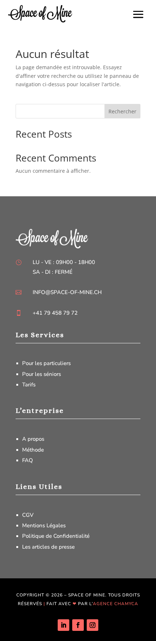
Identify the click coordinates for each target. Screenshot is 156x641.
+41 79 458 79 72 (55, 313)
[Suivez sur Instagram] (92, 625)
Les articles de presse (48, 546)
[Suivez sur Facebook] (78, 625)
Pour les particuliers (46, 363)
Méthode (33, 449)
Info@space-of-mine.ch (67, 292)
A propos (33, 439)
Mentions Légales (44, 525)
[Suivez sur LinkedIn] (63, 625)
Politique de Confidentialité (56, 536)
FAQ (27, 460)
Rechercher (122, 111)
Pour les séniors (41, 374)
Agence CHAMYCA (115, 604)
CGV (27, 515)
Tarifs (29, 384)
